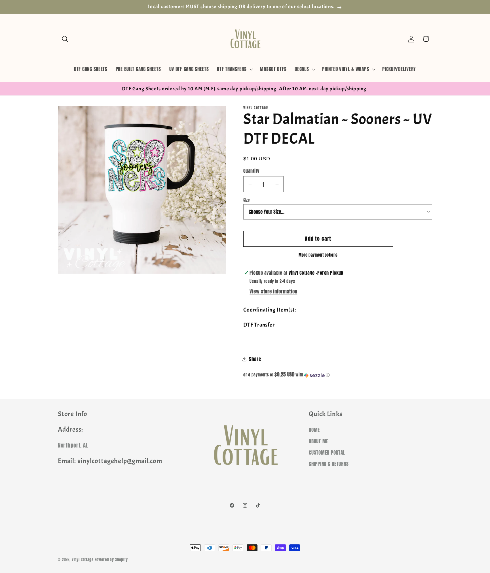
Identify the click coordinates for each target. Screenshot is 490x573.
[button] (65, 38)
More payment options (318, 255)
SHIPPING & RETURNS (329, 464)
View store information (273, 291)
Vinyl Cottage (83, 559)
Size (246, 200)
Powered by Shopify (111, 559)
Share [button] (255, 359)
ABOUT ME (318, 441)
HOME (314, 430)
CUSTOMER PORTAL (327, 452)
